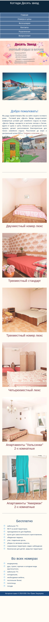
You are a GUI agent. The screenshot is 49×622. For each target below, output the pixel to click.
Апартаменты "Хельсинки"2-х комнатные (24, 446)
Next (42, 86)
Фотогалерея (24, 23)
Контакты (24, 27)
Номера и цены (24, 19)
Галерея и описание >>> (33, 133)
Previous (6, 86)
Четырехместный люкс (24, 390)
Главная (24, 15)
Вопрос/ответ (24, 36)
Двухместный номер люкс (24, 226)
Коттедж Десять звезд (24, 3)
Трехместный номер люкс (24, 335)
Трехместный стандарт (24, 281)
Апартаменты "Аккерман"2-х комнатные (24, 505)
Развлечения (24, 32)
